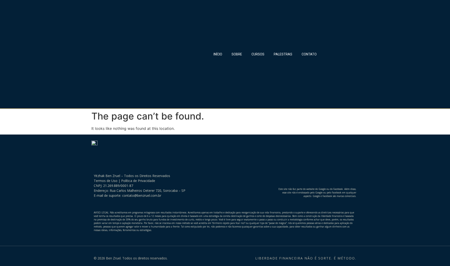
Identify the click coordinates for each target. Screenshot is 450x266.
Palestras (283, 54)
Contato (309, 54)
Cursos (257, 54)
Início (218, 54)
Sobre (237, 54)
